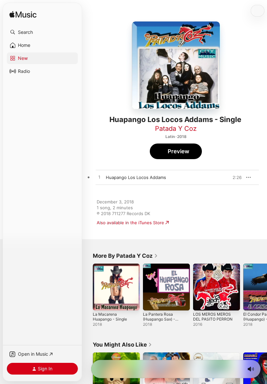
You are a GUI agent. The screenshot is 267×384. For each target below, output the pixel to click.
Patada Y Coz (176, 128)
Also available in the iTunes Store (130, 222)
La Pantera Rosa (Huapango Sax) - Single (159, 319)
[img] (22, 15)
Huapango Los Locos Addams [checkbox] (136, 177)
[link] (125, 255)
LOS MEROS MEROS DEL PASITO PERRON (212, 317)
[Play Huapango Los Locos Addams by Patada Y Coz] (99, 177)
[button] (42, 32)
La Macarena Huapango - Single (110, 317)
